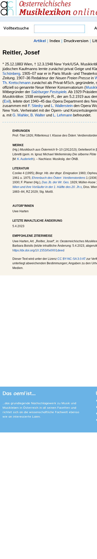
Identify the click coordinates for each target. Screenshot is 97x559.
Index (54, 40)
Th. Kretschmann (16, 83)
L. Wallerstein (62, 106)
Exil (7, 101)
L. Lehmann (62, 115)
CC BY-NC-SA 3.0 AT (71, 259)
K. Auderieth (25, 159)
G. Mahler (20, 115)
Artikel (40, 40)
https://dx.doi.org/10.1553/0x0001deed (38, 250)
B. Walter (37, 115)
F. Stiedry (35, 106)
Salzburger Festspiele (48, 92)
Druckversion (76, 40)
